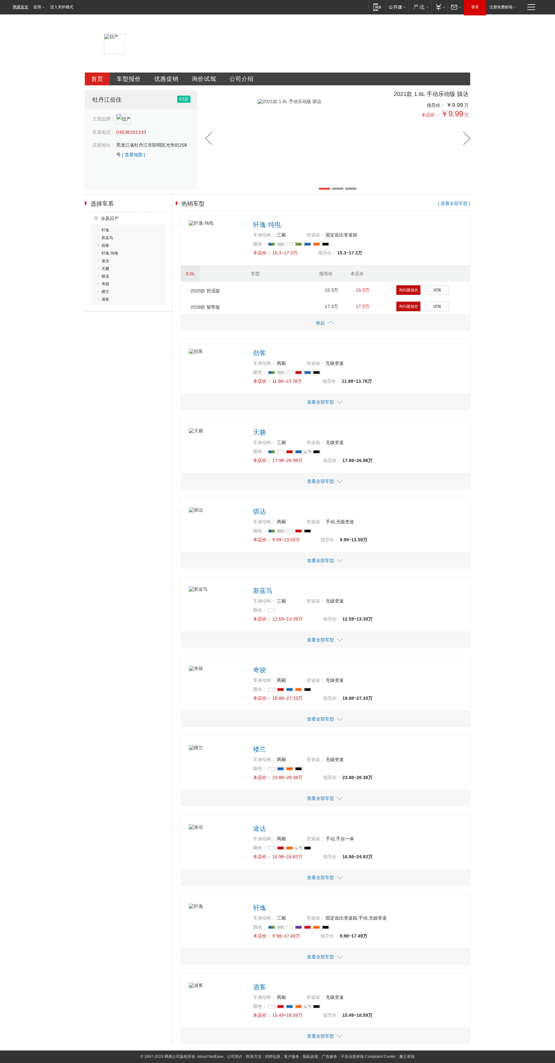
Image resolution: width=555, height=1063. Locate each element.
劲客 (105, 245)
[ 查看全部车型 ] (454, 203)
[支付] (439, 7)
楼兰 (105, 291)
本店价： (430, 114)
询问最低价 (408, 290)
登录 (475, 7)
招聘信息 (272, 1056)
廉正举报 (407, 1056)
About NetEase (210, 1056)
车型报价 (129, 79)
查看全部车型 (320, 402)
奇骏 (105, 284)
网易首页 (20, 7)
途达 (105, 261)
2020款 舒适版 (205, 290)
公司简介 (234, 1056)
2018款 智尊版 (205, 307)
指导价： (436, 105)
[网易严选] (420, 7)
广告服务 (329, 1056)
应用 (37, 7)
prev (208, 138)
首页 (97, 79)
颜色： (260, 243)
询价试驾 (204, 79)
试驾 (437, 290)
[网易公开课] (397, 7)
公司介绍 (241, 79)
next (466, 138)
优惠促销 (166, 79)
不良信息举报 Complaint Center (368, 1056)
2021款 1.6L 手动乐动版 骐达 (431, 94)
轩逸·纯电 (109, 253)
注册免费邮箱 (501, 7)
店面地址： (103, 145)
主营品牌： (103, 118)
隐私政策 (310, 1056)
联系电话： (103, 132)
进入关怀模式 (61, 7)
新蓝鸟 (107, 238)
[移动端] (377, 7)
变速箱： (315, 234)
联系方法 (253, 1056)
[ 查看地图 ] (133, 154)
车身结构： (264, 234)
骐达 (105, 276)
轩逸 (105, 230)
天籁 (105, 268)
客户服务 (291, 1056)
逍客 (105, 299)
